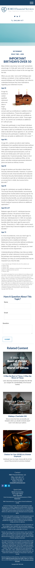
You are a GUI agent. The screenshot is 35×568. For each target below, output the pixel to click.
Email (6, 313)
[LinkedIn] (17, 16)
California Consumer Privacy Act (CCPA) (15, 558)
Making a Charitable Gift (17, 416)
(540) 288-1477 (18, 20)
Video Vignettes (17, 495)
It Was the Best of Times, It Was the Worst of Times (17, 377)
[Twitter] (14, 16)
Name (6, 302)
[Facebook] (19, 16)
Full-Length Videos (17, 494)
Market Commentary (17, 492)
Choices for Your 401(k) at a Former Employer (17, 455)
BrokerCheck (17, 498)
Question (6, 323)
